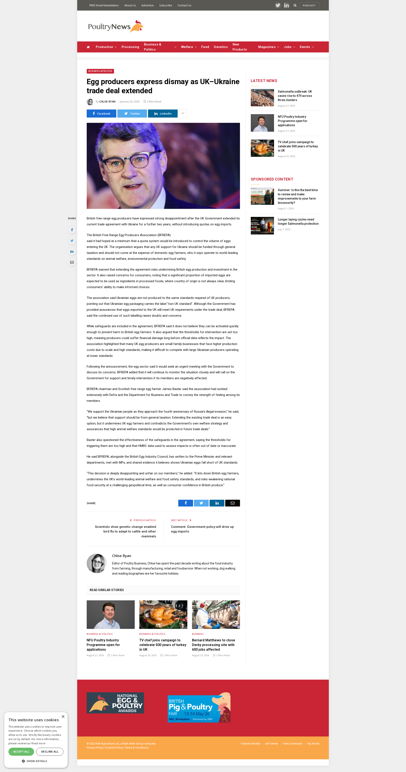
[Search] (295, 5)
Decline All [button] (49, 751)
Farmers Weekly (250, 743)
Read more (38, 743)
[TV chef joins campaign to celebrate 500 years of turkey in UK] (163, 614)
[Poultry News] (116, 26)
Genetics (221, 47)
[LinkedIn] (72, 251)
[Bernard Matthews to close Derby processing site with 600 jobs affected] (216, 614)
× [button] (62, 716)
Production (104, 47)
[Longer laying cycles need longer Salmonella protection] (262, 225)
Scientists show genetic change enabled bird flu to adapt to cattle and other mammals (125, 531)
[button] (35, 761)
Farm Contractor (293, 743)
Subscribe (165, 5)
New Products (240, 46)
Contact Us (184, 5)
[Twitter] (72, 240)
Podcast (309, 5)
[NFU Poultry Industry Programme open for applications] (111, 614)
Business (197, 633)
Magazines (267, 47)
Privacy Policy (95, 747)
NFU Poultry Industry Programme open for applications (103, 645)
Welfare (187, 47)
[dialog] (36, 740)
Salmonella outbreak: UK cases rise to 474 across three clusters (295, 96)
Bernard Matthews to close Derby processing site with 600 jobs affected (213, 645)
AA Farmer (271, 743)
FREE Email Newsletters (104, 5)
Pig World (313, 743)
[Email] (72, 262)
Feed (205, 47)
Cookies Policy (114, 747)
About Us (130, 5)
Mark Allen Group (133, 743)
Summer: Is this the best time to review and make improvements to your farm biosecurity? (298, 196)
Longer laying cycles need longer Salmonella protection (298, 221)
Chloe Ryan (107, 101)
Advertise (147, 5)
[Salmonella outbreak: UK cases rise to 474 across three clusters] (262, 98)
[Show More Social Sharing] (183, 114)
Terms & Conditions (137, 747)
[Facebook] (72, 230)
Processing (130, 47)
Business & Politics (153, 46)
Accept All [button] (21, 751)
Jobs (287, 47)
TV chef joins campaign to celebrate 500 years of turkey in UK (162, 645)
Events (305, 47)
